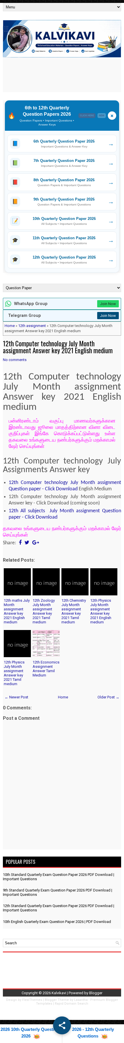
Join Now (108, 304)
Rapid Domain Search (71, 1003)
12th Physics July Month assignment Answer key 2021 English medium (100, 611)
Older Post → (108, 697)
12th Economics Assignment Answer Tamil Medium (46, 668)
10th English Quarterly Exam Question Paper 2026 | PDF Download (57, 921)
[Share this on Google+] (35, 543)
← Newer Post (16, 697)
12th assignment (32, 326)
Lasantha (81, 1000)
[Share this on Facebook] (20, 543)
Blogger (95, 993)
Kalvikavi (59, 993)
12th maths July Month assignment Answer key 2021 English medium (17, 611)
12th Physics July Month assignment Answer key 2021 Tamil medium (14, 673)
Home (10, 326)
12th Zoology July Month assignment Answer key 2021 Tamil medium (44, 611)
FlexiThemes (32, 1000)
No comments (15, 360)
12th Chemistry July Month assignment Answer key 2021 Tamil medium (73, 611)
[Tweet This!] (27, 543)
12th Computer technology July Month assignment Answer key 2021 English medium (58, 347)
